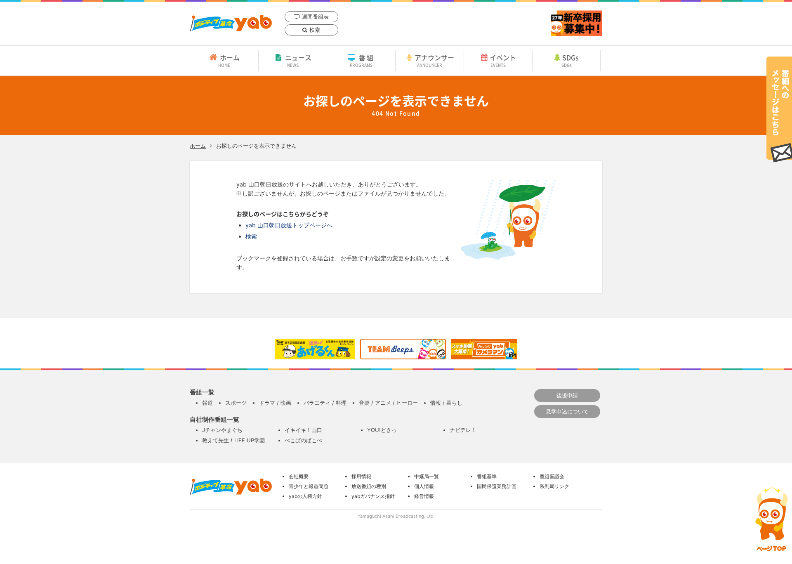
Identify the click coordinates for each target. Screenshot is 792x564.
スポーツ (236, 402)
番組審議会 (552, 476)
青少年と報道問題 (308, 486)
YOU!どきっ (382, 430)
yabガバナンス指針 (373, 496)
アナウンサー (434, 60)
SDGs (570, 60)
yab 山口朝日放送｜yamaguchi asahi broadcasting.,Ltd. (231, 23)
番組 (362, 60)
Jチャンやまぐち (222, 430)
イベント (503, 60)
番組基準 (487, 476)
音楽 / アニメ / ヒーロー (388, 402)
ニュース (298, 60)
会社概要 (299, 476)
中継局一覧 (426, 476)
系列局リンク (554, 486)
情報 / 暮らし (446, 402)
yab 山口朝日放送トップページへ (288, 225)
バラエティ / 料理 (325, 402)
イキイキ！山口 (303, 430)
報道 (207, 402)
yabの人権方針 (305, 496)
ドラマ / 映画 (275, 402)
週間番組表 (315, 16)
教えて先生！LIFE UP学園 (233, 440)
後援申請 (567, 395)
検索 (314, 29)
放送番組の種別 (368, 486)
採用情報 (361, 476)
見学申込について (567, 411)
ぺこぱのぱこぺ (303, 440)
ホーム (229, 60)
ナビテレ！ (463, 430)
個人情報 (424, 486)
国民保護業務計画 (496, 486)
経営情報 (424, 496)
